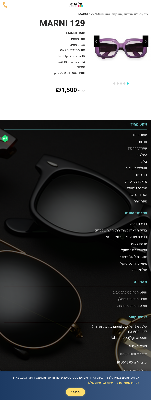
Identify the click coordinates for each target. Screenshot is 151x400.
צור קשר (141, 175)
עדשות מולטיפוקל (134, 250)
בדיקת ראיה (138, 223)
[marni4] (121, 49)
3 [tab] (121, 83)
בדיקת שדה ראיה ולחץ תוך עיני (125, 237)
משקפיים (140, 135)
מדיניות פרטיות (136, 181)
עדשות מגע (139, 243)
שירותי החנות (137, 148)
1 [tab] (128, 83)
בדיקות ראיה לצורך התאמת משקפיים (121, 230)
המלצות (141, 155)
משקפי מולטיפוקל (133, 263)
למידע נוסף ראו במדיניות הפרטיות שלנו (113, 383)
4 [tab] (118, 83)
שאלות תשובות (136, 168)
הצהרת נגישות (137, 188)
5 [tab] (114, 83)
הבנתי (75, 392)
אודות (143, 141)
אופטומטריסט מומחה (132, 305)
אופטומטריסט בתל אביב (130, 292)
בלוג (144, 161)
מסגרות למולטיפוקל (133, 257)
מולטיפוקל (139, 270)
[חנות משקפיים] (75, 5)
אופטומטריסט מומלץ (132, 299)
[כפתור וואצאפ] (5, 138)
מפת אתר (140, 201)
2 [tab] (124, 83)
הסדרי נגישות (137, 194)
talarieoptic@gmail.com (129, 337)
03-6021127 (137, 332)
